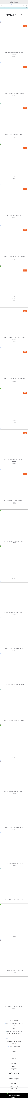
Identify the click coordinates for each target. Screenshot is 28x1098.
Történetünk (14, 1068)
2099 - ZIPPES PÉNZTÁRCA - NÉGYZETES (14, 297)
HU (2, 5)
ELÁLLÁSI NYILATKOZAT (14, 1078)
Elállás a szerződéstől (14, 1090)
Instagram (14, 1060)
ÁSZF (14, 1076)
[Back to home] (14, 5)
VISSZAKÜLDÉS (14, 1088)
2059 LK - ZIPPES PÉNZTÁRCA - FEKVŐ (14, 684)
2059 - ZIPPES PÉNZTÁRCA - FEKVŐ (14, 52)
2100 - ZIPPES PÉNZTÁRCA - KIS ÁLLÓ (14, 1006)
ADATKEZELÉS (14, 1080)
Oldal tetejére (13, 1097)
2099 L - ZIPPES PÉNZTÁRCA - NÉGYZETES (14, 256)
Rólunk (14, 1066)
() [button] (23, 5)
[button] (27, 5)
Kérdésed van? (14, 1086)
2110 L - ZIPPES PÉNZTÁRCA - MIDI (14, 175)
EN (4, 5)
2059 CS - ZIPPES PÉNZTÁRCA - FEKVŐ (14, 93)
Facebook (14, 1058)
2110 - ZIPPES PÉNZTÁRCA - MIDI (14, 215)
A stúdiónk (14, 1070)
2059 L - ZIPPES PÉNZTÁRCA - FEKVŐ (14, 134)
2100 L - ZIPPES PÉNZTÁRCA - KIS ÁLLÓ (14, 459)
